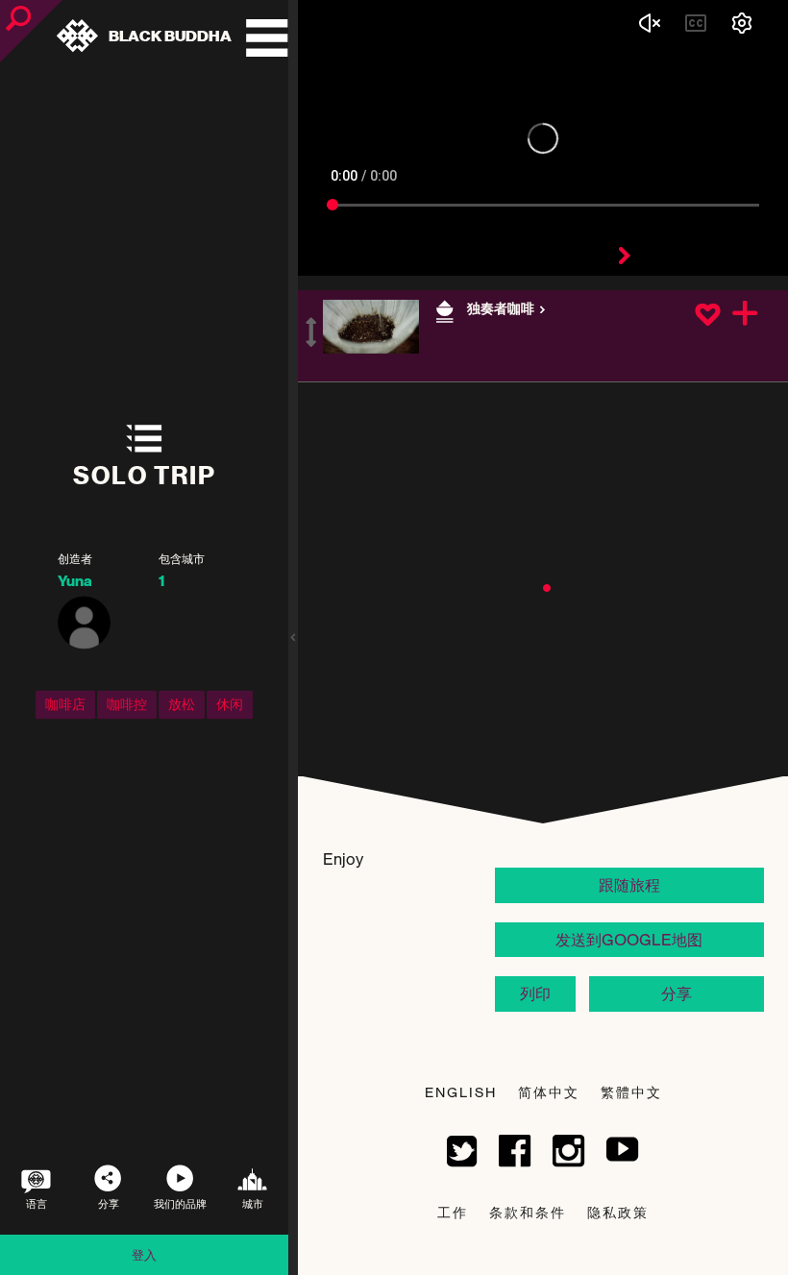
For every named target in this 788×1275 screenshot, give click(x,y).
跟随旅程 (629, 885)
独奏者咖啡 (501, 309)
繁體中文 (631, 1092)
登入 (144, 1255)
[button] (546, 588)
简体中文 (548, 1092)
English (461, 1092)
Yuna (75, 581)
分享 (676, 993)
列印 (535, 993)
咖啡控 (127, 704)
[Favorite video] (707, 316)
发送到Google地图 (628, 939)
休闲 (229, 704)
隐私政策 (618, 1212)
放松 (181, 704)
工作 (452, 1212)
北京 (479, 329)
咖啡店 (65, 704)
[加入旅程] (745, 315)
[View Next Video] (624, 257)
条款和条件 (527, 1212)
